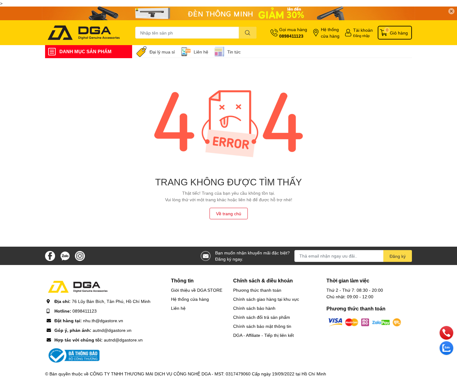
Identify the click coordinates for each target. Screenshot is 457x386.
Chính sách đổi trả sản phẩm (261, 317)
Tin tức (234, 51)
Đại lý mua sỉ (162, 51)
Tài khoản (363, 30)
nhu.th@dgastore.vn (103, 320)
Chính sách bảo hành (254, 308)
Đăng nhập (361, 36)
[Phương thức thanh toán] (364, 321)
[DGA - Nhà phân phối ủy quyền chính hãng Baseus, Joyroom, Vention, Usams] (83, 32)
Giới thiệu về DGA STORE (196, 290)
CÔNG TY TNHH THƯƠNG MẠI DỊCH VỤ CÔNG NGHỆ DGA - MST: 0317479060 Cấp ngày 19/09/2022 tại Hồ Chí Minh (208, 373)
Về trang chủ (228, 213)
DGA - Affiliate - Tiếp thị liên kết (263, 335)
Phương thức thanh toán (257, 290)
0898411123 (291, 36)
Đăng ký (398, 256)
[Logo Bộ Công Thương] (73, 355)
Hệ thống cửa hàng (330, 33)
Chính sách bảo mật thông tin (262, 326)
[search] (247, 33)
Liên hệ (201, 51)
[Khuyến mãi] (228, 13)
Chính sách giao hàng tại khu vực (266, 299)
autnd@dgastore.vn (112, 330)
